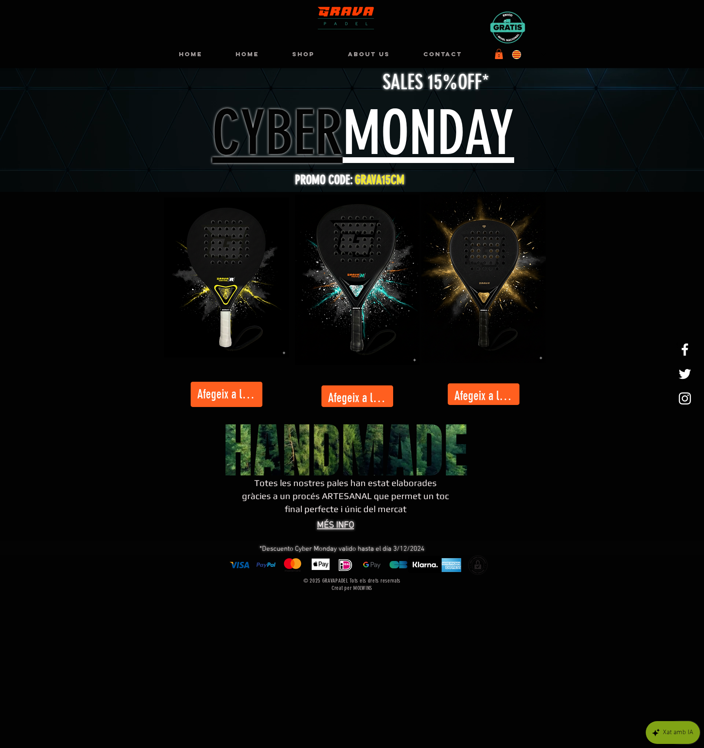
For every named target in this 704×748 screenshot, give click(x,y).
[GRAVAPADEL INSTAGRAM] (685, 398)
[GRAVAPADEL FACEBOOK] (685, 349)
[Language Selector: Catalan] (529, 54)
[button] (499, 54)
